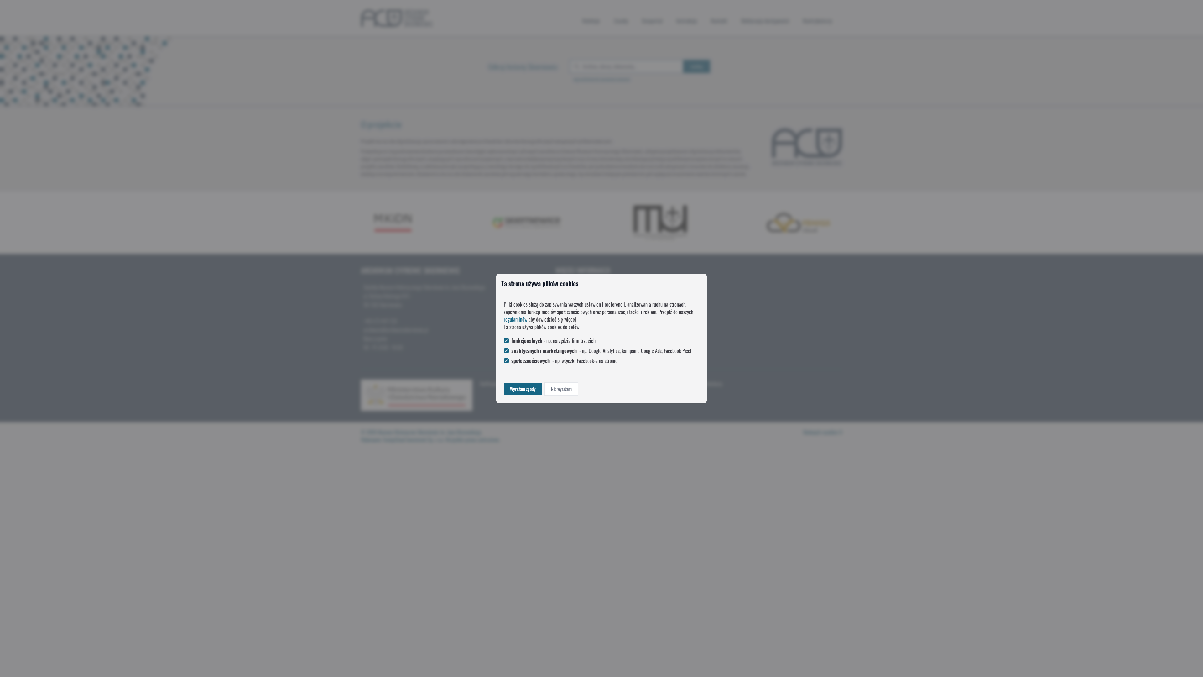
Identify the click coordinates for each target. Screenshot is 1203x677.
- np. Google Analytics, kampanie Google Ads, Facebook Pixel (601, 350)
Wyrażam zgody (523, 389)
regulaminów (515, 319)
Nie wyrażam (561, 389)
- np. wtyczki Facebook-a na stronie (564, 361)
